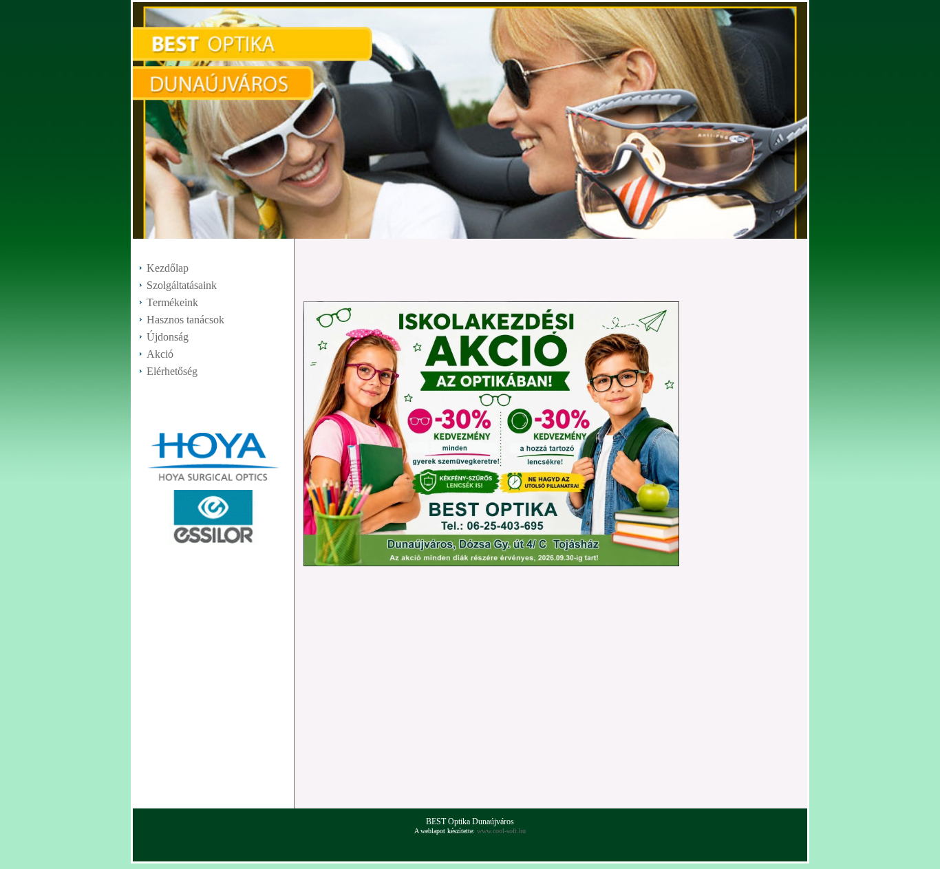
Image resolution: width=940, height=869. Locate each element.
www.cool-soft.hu (501, 831)
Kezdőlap (168, 268)
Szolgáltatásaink (182, 285)
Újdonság (168, 337)
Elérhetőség (172, 371)
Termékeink (172, 302)
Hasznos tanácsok (185, 319)
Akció (160, 354)
